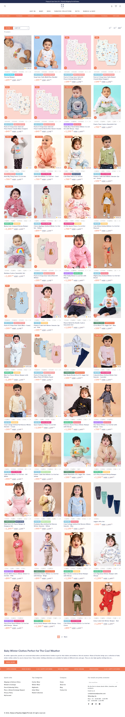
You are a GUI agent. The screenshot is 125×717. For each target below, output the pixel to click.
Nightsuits (35, 687)
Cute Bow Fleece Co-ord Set (73, 176)
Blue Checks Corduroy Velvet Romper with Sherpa (76, 574)
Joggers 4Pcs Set (99, 521)
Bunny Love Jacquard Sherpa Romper (16, 226)
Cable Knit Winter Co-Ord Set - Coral (46, 176)
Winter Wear (36, 684)
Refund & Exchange (10, 684)
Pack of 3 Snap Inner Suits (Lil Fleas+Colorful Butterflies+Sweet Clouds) (47, 127)
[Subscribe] (117, 682)
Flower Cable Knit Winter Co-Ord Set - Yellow (47, 475)
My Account (7, 695)
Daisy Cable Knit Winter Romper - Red (106, 621)
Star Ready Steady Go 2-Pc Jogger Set (76, 375)
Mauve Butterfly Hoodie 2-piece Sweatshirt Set (74, 323)
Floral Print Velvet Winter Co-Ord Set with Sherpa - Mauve (16, 624)
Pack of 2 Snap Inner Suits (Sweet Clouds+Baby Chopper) (105, 78)
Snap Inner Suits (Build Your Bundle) (45, 77)
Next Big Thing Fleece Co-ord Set (15, 176)
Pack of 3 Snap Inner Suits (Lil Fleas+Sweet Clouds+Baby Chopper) (16, 127)
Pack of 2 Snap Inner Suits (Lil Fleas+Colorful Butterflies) (73, 78)
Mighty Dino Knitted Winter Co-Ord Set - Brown (107, 276)
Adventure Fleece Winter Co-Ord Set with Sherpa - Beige (46, 574)
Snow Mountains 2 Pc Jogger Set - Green (77, 474)
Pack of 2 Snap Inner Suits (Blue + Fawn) (17, 325)
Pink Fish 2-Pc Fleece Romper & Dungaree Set (14, 525)
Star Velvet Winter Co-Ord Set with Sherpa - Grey (105, 425)
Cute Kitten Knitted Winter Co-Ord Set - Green (77, 624)
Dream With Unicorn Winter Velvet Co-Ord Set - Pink (17, 574)
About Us (63, 684)
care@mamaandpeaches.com (97, 693)
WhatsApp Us (92, 696)
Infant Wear (35, 690)
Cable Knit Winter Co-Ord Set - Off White (15, 475)
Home (62, 682)
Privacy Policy (8, 692)
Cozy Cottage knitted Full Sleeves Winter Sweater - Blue (77, 525)
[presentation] (30, 72)
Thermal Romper (9, 77)
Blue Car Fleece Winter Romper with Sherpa (16, 376)
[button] (5, 6)
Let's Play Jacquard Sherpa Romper (105, 474)
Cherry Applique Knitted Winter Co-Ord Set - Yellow (47, 227)
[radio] (7, 72)
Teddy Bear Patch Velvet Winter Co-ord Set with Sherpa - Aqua (77, 127)
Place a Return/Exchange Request (14, 690)
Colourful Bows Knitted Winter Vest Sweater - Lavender (105, 376)
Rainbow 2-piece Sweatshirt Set (14, 273)
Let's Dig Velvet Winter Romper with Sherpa (105, 574)
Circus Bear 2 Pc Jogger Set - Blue (105, 325)
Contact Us (63, 690)
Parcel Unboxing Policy (11, 687)
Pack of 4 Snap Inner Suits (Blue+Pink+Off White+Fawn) (43, 376)
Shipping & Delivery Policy (12, 682)
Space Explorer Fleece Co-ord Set (45, 424)
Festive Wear (36, 682)
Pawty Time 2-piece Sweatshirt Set (105, 124)
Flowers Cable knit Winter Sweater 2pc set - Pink (47, 326)
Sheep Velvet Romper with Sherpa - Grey (47, 623)
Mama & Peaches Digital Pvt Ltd (21, 713)
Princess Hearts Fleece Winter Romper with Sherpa (76, 425)
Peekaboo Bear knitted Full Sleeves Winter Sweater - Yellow (45, 525)
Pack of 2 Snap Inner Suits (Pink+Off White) (46, 276)
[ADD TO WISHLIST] (6, 68)
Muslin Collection (37, 692)
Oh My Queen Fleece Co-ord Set (74, 226)
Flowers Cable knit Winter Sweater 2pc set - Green (106, 177)
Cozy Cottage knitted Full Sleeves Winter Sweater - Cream (17, 425)
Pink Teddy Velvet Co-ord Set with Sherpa (75, 276)
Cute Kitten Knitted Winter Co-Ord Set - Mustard (107, 227)
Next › (66, 637)
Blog (61, 687)
